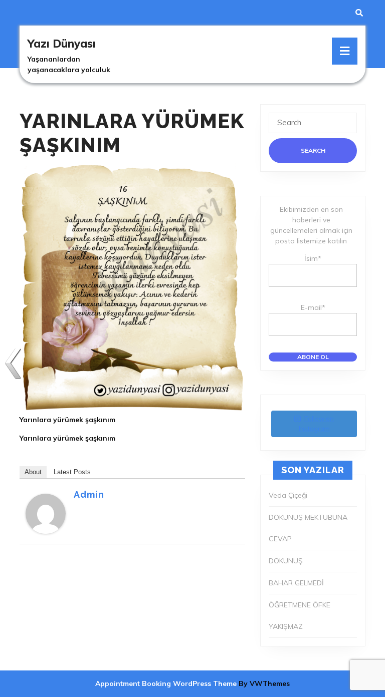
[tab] (344, 51)
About (33, 472)
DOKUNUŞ (286, 560)
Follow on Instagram (316, 424)
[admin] (46, 513)
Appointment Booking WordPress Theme (167, 683)
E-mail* (313, 307)
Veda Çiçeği (288, 495)
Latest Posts (72, 472)
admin (89, 494)
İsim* (312, 258)
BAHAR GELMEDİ (296, 582)
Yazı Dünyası (62, 44)
